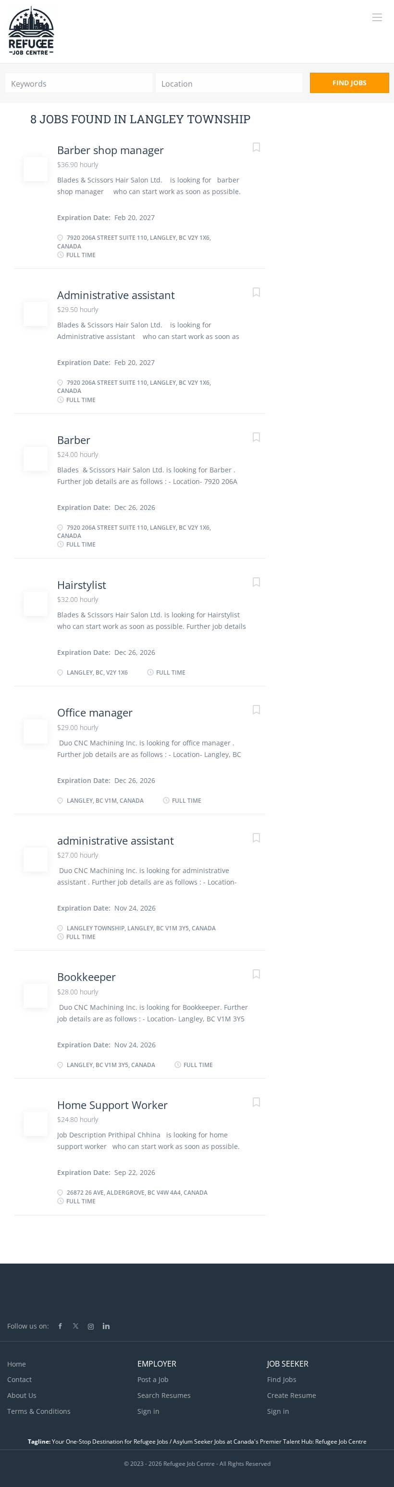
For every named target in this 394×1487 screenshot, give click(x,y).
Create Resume (291, 1395)
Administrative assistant (116, 294)
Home (16, 1364)
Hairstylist (81, 584)
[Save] (246, 149)
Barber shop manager (110, 150)
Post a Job (153, 1379)
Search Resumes (164, 1395)
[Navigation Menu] (377, 17)
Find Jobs (349, 82)
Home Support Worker (112, 1104)
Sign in (148, 1411)
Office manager (95, 712)
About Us (22, 1395)
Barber (73, 439)
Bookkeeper (86, 976)
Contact (19, 1379)
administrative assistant (115, 840)
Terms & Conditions (39, 1411)
